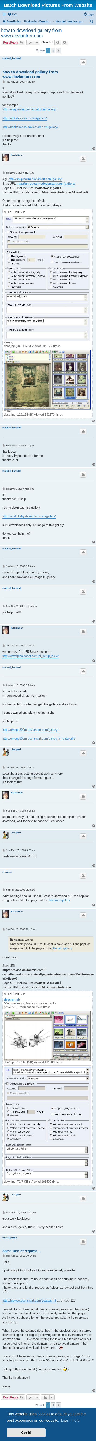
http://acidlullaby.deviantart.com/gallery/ (29, 516)
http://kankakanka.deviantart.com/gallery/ (30, 127)
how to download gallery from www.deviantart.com (31, 33)
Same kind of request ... (21, 1251)
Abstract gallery (59, 900)
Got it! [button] (26, 1432)
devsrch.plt (12, 999)
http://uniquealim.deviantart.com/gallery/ (29, 109)
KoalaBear (17, 155)
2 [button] (53, 50)
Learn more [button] (70, 1420)
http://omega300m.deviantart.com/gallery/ (30, 730)
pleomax (7, 872)
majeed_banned (11, 58)
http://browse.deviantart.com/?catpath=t (29, 1300)
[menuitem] (12, 14)
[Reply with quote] (83, 62)
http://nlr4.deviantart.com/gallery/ (24, 118)
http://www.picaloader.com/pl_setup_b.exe (30, 656)
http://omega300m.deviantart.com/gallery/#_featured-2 (38, 738)
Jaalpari (16, 749)
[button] (58, 50)
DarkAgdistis (9, 1237)
